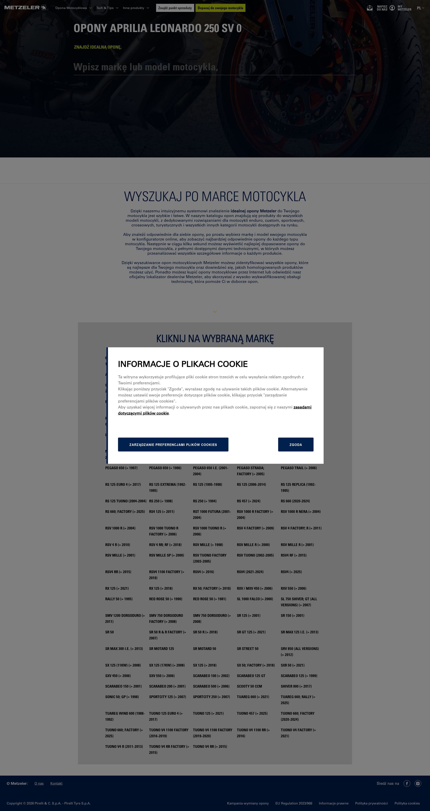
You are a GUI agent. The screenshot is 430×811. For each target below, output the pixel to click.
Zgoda (296, 444)
